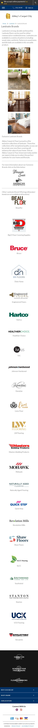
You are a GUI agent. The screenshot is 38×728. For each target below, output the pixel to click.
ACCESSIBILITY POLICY (28, 726)
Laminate (12, 23)
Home (4, 23)
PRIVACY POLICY (16, 726)
